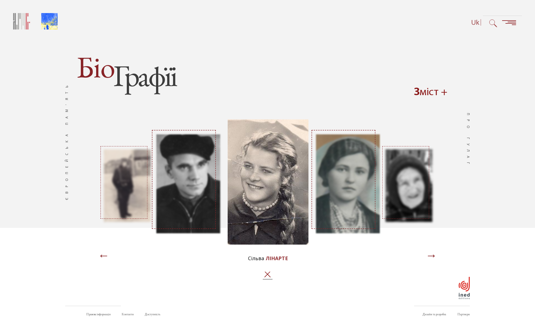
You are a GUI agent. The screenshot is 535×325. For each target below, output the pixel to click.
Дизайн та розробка (434, 314)
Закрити (268, 274)
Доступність (152, 314)
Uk (475, 22)
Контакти (128, 314)
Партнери (463, 314)
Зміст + (431, 92)
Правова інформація (98, 314)
